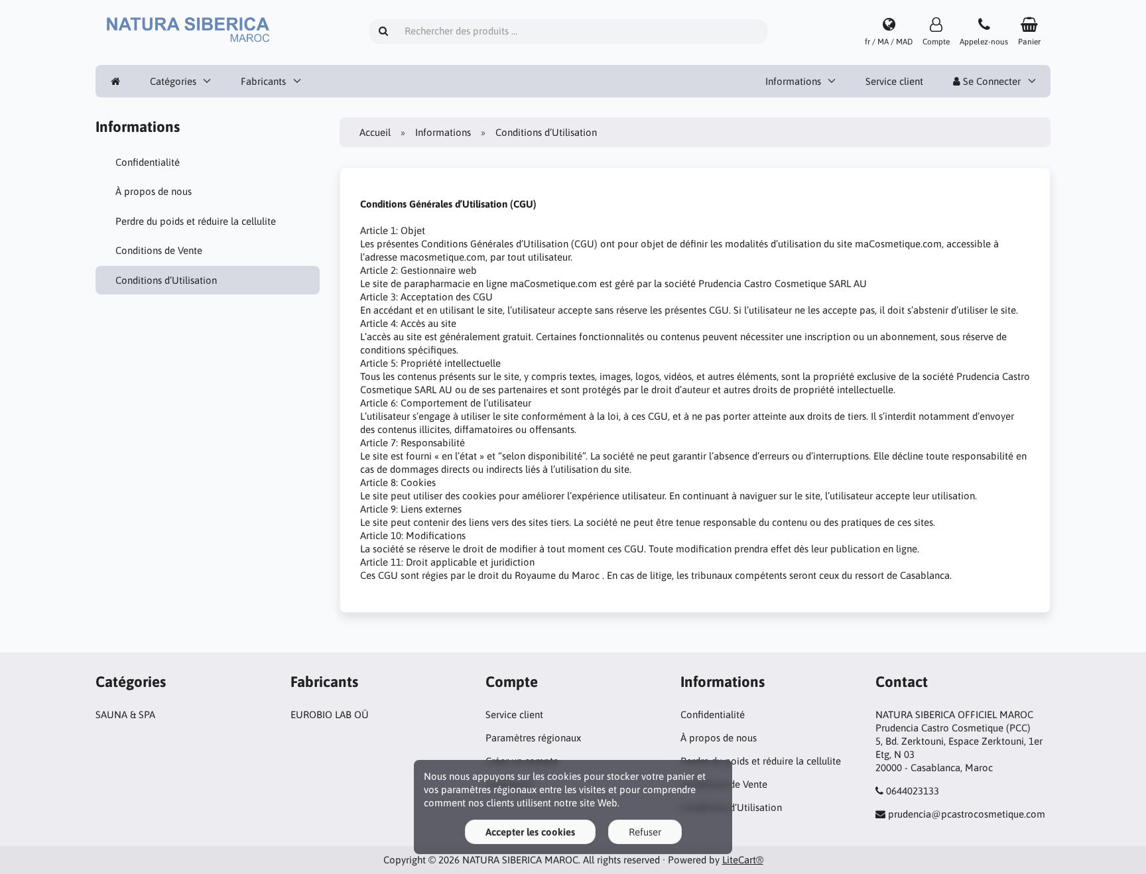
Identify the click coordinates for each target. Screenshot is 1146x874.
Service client (894, 81)
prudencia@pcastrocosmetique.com (966, 814)
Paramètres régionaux (533, 737)
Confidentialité (147, 162)
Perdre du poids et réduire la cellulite (195, 221)
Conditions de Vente (158, 250)
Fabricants (263, 81)
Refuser (645, 832)
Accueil (375, 132)
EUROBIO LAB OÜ (329, 714)
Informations (793, 81)
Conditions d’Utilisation (166, 280)
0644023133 (912, 790)
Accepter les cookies (530, 832)
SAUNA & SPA (125, 714)
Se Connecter (990, 81)
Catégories (173, 81)
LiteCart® (742, 859)
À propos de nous (153, 191)
